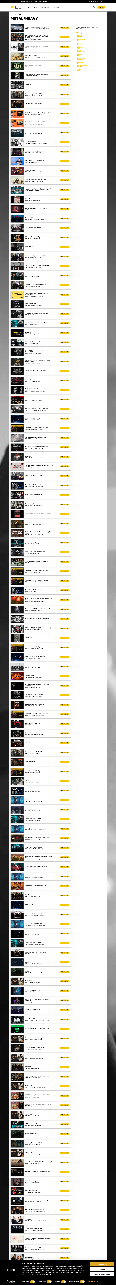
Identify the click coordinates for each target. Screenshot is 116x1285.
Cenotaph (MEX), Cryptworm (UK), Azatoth (36, 370)
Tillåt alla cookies (102, 1264)
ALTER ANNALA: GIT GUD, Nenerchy (34, 160)
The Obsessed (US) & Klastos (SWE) (34, 1047)
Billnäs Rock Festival (30, 399)
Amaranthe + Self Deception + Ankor (34, 914)
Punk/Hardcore (81, 59)
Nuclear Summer (29, 198)
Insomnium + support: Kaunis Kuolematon (36, 990)
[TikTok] (95, 1)
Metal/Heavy (80, 54)
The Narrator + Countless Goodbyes (37, 513)
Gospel (79, 43)
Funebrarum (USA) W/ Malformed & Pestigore (37, 256)
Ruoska (27, 780)
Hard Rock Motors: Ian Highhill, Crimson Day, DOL (38, 837)
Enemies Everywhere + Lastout (33, 818)
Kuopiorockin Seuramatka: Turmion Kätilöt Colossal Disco (38, 856)
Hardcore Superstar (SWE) (32, 733)
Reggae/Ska (80, 62)
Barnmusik (80, 35)
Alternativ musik (81, 34)
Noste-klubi (28, 332)
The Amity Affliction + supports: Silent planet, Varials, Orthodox (39, 465)
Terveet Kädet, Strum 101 (31, 504)
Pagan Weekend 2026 (31, 761)
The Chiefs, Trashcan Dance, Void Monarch (36, 74)
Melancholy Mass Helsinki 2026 (33, 1143)
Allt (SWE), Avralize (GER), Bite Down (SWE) (36, 1200)
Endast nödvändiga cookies (102, 1274)
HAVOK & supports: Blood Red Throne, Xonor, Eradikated (37, 685)
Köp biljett (64, 27)
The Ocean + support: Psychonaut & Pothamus (37, 1238)
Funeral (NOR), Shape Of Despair (34, 694)
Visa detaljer (91, 1281)
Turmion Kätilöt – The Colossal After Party (36, 866)
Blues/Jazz (80, 38)
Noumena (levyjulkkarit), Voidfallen (34, 94)
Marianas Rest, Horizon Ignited (33, 342)
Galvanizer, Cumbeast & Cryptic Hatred (35, 237)
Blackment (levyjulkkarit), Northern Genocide (36, 446)
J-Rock (79, 49)
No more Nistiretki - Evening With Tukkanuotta (37, 618)
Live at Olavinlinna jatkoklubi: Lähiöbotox (35, 179)
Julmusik (79, 50)
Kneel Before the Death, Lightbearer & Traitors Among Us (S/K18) (37, 361)
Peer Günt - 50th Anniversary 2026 (34, 1209)
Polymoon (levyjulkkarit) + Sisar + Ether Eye (36, 408)
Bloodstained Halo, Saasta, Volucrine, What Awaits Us (38, 599)
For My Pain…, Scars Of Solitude (33, 847)
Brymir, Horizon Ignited (31, 790)
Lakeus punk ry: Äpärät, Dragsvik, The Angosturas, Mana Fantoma (38, 294)
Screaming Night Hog (30, 141)
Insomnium (28, 799)
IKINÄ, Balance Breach (31, 1124)
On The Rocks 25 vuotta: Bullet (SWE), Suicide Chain (39, 113)
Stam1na (27, 933)
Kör (78, 53)
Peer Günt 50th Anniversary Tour (34, 103)
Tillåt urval (102, 1269)
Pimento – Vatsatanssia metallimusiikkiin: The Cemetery (37, 961)
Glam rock (79, 42)
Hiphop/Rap (80, 44)
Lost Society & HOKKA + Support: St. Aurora (36, 427)
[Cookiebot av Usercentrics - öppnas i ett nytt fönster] (11, 1281)
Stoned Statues (29, 1257)
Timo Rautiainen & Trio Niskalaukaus (34, 666)
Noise (78, 55)
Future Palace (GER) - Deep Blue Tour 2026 (36, 542)
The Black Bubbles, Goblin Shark (36, 46)
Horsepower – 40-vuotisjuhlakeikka (34, 1247)
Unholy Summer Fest (33, 65)
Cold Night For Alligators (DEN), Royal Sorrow (37, 265)
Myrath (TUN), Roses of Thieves (33, 523)
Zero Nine (27, 742)
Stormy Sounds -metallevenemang (34, 1228)
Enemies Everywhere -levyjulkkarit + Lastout (36, 322)
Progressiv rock (81, 58)
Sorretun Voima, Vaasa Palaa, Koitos (34, 494)
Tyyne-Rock (28, 84)
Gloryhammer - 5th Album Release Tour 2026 (37, 885)
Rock (78, 64)
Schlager (79, 66)
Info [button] (35, 7)
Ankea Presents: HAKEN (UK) (33, 723)
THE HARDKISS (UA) (30, 1181)
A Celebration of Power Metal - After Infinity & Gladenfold (37, 999)
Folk (78, 40)
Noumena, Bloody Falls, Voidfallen (34, 752)
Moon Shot (28, 1219)
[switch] (49, 1281)
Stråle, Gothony (29, 246)
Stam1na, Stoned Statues (31, 1133)
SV (104, 1)
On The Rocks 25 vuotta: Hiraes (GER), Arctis (37, 122)
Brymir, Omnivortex (30, 904)
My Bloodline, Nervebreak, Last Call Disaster (37, 561)
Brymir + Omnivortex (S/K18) (32, 418)
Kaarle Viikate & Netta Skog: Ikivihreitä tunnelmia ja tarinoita (38, 389)
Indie (78, 46)
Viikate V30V (28, 980)
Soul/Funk (79, 68)
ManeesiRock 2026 (30, 170)
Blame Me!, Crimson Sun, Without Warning (36, 275)
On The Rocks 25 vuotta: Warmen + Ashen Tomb (38, 132)
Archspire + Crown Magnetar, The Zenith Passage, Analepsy (38, 1095)
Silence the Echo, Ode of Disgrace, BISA (35, 437)
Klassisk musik (80, 51)
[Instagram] (93, 1)
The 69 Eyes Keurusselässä (32, 1009)
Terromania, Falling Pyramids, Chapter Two (36, 313)
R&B (78, 61)
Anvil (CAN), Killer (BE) (31, 1190)
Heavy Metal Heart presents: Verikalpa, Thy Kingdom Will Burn (36, 351)
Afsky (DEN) (28, 456)
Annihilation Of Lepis (30, 303)
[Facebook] (91, 1)
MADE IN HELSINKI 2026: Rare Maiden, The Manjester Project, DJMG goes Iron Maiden (36, 37)
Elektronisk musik (81, 39)
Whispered (28, 380)
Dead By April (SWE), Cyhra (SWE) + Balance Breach (39, 609)
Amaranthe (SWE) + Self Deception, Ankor (36, 952)
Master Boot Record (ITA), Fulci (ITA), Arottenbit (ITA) (39, 1162)
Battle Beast (28, 895)
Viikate (26, 1057)
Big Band (79, 36)
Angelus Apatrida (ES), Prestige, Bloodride (36, 208)
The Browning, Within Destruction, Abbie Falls (37, 1076)
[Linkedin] (97, 1)
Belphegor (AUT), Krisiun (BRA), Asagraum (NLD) (38, 628)
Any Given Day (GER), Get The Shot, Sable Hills (37, 1171)
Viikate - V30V (28, 1085)
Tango (79, 69)
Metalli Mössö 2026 (30, 1019)
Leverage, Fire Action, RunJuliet (33, 475)
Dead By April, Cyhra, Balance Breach (35, 551)
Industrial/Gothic (81, 47)
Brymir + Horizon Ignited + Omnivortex (35, 656)
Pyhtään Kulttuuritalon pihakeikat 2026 (35, 27)
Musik (13, 15)
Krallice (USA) (28, 637)
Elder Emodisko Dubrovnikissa (33, 227)
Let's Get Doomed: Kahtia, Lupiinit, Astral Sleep (37, 1028)
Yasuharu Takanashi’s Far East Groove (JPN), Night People (38, 532)
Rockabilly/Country (82, 65)
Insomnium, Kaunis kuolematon (33, 923)
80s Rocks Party (29, 675)
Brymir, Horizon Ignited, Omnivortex (34, 485)
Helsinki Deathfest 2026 (31, 55)
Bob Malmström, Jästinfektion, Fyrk (34, 704)
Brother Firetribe (29, 218)
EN (101, 1)
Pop (78, 57)
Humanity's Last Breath (31, 809)
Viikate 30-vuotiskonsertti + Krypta (34, 1038)
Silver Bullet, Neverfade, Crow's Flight (35, 151)
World (78, 70)
